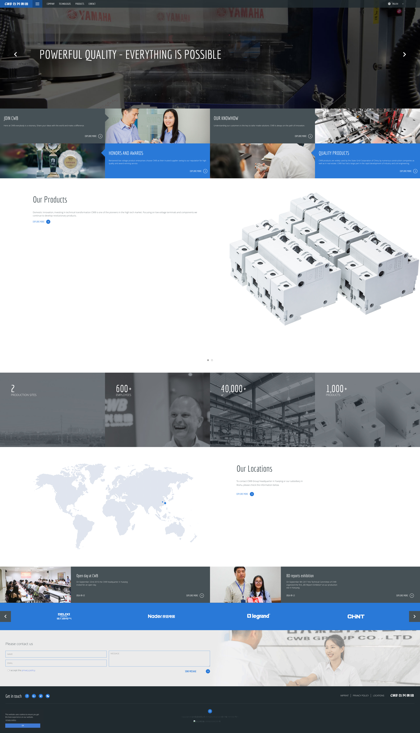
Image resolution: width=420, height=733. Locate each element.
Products (79, 3)
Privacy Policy (361, 695)
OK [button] (23, 725)
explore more (38, 221)
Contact (91, 3)
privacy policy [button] (11, 720)
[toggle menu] (37, 3)
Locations (378, 695)
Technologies (65, 3)
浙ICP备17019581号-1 (229, 717)
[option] (210, 54)
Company (51, 3)
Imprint (344, 695)
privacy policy (28, 670)
